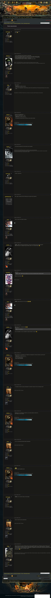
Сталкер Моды (16, 17)
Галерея (22, 17)
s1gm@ (8, 146)
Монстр (8, 55)
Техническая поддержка (16, 23)
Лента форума (27, 17)
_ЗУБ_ (8, 85)
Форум (7, 17)
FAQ (24, 17)
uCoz (34, 596)
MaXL (8, 387)
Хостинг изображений (14, 0)
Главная (5, 17)
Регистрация (42, 5)
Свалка (22, 23)
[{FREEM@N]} (8, 196)
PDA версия (9, 0)
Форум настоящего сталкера (8, 23)
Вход (14, 5)
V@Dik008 (13, 22)
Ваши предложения (27, 23)
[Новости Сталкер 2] (44, 3)
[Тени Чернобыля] (14, 3)
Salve (8, 219)
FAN (10, 22)
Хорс (8, 546)
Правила (31, 17)
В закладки (6, 0)
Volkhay (8, 114)
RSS (17, 0)
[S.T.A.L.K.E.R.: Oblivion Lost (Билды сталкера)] (10, 3)
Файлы (12, 17)
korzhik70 (8, 272)
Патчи (19, 17)
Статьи (10, 17)
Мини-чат (37, 593)
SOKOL (8, 245)
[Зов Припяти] (39, 3)
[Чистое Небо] (18, 3)
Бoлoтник (8, 31)
